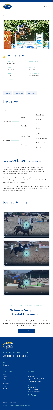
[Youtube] (34, 395)
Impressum (5, 402)
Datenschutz (13, 402)
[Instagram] (28, 395)
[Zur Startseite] (7, 6)
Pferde (8, 16)
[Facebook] (31, 395)
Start (4, 16)
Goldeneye (14, 16)
